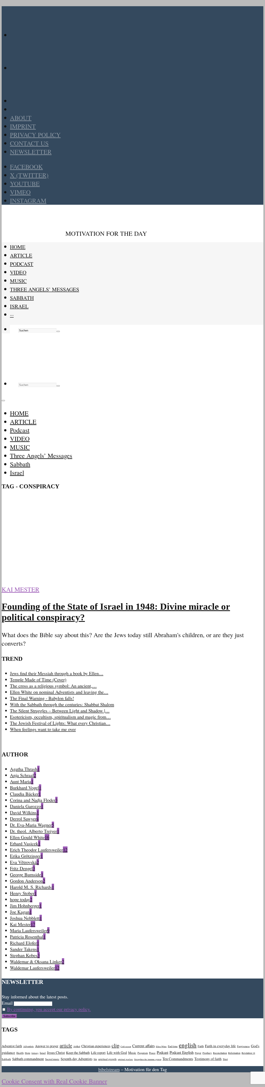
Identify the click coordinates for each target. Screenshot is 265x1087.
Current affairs (143, 1045)
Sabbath (22, 297)
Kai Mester (20, 589)
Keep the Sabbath (78, 1052)
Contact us (29, 143)
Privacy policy (35, 134)
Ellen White (161, 1046)
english (187, 1045)
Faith (201, 1046)
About (20, 117)
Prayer (198, 1052)
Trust (225, 1059)
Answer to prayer (46, 1046)
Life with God (117, 1052)
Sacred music (52, 1059)
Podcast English (182, 1052)
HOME (17, 246)
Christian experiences (95, 1046)
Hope (27, 1052)
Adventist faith (12, 1046)
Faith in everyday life (220, 1045)
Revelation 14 (248, 1052)
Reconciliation (220, 1052)
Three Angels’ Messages (44, 289)
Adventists (28, 1046)
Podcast (21, 263)
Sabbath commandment (28, 1058)
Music (132, 1053)
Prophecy (207, 1052)
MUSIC (18, 280)
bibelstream (109, 1069)
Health (20, 1053)
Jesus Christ (56, 1052)
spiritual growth (107, 1059)
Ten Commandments (178, 1058)
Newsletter (31, 151)
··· (12, 314)
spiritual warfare (125, 1059)
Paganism (142, 1053)
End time (173, 1046)
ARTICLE (21, 255)
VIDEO (18, 272)
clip (115, 1045)
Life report (98, 1052)
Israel (19, 306)
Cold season (125, 1046)
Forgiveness (243, 1046)
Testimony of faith (208, 1058)
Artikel (76, 1046)
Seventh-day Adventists (76, 1058)
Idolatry (35, 1053)
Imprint (23, 126)
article (66, 1045)
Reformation (234, 1052)
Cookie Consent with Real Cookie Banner (54, 1081)
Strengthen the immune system (147, 1059)
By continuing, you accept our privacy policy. (49, 1009)
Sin (95, 1059)
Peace (152, 1053)
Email (7, 1003)
